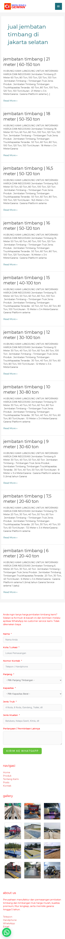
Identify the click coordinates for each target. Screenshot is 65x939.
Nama (6, 634)
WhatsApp (9, 923)
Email (6, 926)
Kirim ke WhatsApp (22, 750)
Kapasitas (8, 688)
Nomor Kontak (11, 660)
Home (6, 772)
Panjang (7, 674)
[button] (6, 932)
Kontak (7, 785)
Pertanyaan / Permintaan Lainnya (21, 728)
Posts (6, 782)
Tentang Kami (11, 779)
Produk (7, 775)
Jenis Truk (9, 701)
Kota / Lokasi (10, 647)
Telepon (7, 916)
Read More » (10, 100)
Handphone (10, 920)
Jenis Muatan (10, 715)
